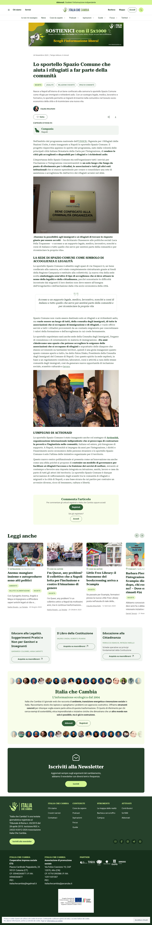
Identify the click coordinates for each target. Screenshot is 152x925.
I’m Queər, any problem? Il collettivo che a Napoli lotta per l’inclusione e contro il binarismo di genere (64, 580)
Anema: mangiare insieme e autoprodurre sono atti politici (25, 576)
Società (38, 85)
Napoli (44, 132)
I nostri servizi (54, 813)
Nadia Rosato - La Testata (18, 607)
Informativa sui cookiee (55, 921)
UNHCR (82, 141)
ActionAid (112, 437)
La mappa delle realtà (106, 808)
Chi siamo (52, 808)
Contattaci (52, 817)
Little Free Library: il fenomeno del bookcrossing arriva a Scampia (102, 578)
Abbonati (69, 723)
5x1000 (125, 813)
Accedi (132, 10)
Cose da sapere (79, 808)
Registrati (76, 507)
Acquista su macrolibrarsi (29, 659)
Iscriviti (76, 784)
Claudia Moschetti (93, 606)
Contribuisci (127, 808)
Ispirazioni (77, 817)
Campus (100, 817)
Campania (47, 128)
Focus (75, 822)
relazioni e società (66, 85)
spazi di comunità (86, 85)
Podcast (76, 813)
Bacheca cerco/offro (106, 813)
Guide (75, 827)
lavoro (66, 366)
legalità (50, 85)
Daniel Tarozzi (131, 613)
